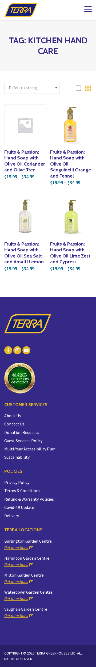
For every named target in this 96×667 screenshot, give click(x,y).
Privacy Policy (16, 482)
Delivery (11, 515)
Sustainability (17, 457)
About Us (12, 415)
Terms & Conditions (22, 490)
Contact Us (14, 424)
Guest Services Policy (23, 440)
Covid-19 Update (19, 507)
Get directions (16, 547)
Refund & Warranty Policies (29, 499)
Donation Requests (21, 432)
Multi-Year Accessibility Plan (29, 448)
